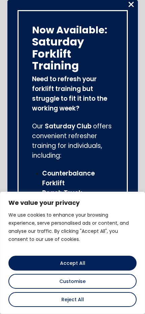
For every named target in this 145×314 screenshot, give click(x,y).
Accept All (72, 263)
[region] (72, 253)
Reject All (72, 299)
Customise (72, 281)
